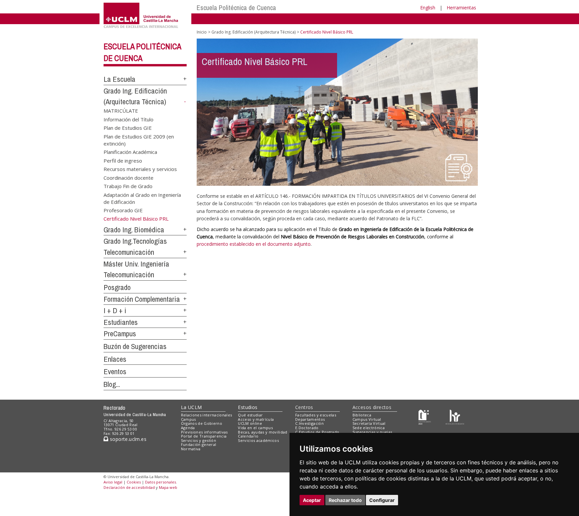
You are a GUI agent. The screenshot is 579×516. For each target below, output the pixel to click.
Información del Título (128, 119)
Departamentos (310, 419)
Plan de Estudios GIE (128, 127)
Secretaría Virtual (369, 423)
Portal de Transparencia (204, 436)
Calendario (248, 436)
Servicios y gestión (198, 440)
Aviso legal (113, 481)
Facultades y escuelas (315, 414)
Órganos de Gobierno (201, 423)
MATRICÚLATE (121, 110)
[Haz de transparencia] (425, 416)
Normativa (191, 448)
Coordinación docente (128, 177)
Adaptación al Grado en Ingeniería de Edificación (142, 198)
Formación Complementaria (142, 299)
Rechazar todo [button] (345, 500)
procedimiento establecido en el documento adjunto (254, 244)
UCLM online (250, 423)
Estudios (247, 407)
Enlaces (115, 359)
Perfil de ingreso (123, 160)
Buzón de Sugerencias (135, 346)
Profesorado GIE (123, 210)
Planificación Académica (130, 152)
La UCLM (191, 407)
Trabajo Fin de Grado (128, 186)
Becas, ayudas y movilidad (262, 432)
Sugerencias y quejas (372, 432)
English (427, 7)
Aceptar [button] (312, 500)
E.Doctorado (307, 427)
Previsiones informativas (204, 432)
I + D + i (115, 310)
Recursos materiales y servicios (140, 169)
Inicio (202, 32)
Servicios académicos (258, 440)
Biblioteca (361, 414)
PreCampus (120, 334)
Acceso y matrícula (256, 419)
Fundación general (198, 444)
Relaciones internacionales (206, 414)
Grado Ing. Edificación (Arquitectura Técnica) (253, 32)
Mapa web (168, 487)
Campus (188, 419)
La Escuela (119, 79)
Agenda (188, 427)
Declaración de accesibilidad (129, 487)
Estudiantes (121, 322)
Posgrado (117, 287)
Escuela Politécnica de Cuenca (236, 7)
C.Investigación (309, 423)
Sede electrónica (368, 427)
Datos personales (160, 481)
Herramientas (461, 7)
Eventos (115, 371)
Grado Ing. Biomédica (134, 230)
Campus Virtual (366, 419)
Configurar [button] (382, 500)
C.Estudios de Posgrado (317, 432)
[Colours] (455, 416)
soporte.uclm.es (127, 439)
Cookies (134, 481)
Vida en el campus (255, 427)
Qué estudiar (250, 414)
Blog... (112, 384)
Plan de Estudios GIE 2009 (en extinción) (139, 140)
